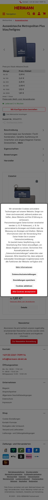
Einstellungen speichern (24, 280)
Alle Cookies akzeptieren (24, 291)
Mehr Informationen (24, 267)
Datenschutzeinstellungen (24, 274)
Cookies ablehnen (24, 286)
